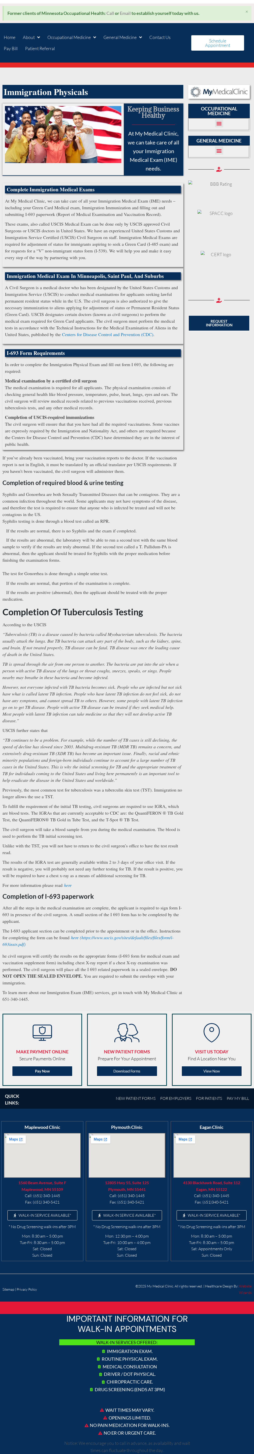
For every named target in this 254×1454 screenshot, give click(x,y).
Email (125, 13)
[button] (219, 123)
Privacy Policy (27, 1289)
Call (110, 13)
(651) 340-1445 (46, 1195)
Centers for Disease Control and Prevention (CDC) (107, 334)
